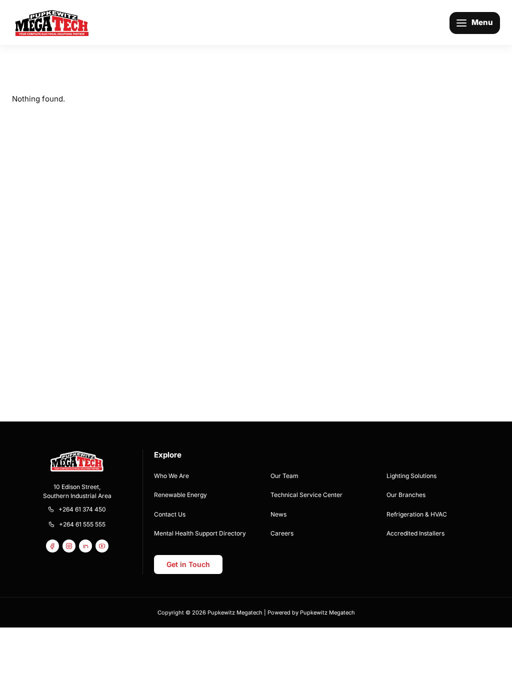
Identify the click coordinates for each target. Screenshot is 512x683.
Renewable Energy (180, 494)
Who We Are (171, 476)
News (278, 514)
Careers (282, 533)
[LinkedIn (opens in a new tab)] (85, 546)
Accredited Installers (415, 533)
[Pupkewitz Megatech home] (52, 22)
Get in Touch (188, 564)
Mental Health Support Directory (200, 533)
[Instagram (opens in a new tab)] (69, 546)
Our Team (284, 476)
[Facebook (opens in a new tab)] (52, 546)
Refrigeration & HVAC (416, 514)
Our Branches (406, 494)
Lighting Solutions (411, 476)
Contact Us (170, 514)
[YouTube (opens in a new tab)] (102, 546)
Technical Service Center (306, 494)
